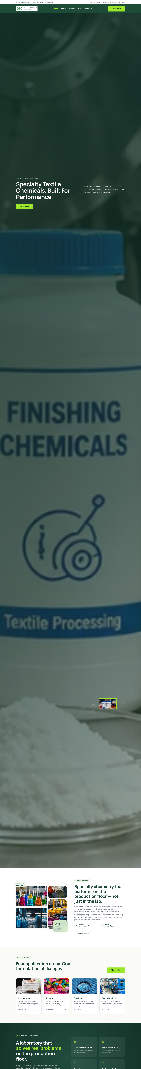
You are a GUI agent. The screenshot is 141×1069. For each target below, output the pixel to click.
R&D (79, 9)
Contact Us (88, 9)
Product (72, 9)
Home (56, 9)
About (63, 9)
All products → (116, 970)
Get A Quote (116, 9)
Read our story (82, 933)
